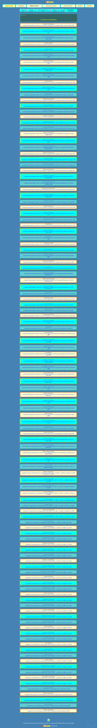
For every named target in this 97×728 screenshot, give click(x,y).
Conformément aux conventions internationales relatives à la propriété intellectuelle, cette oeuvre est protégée (48, 723)
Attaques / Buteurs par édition (43, 10)
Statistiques (21, 5)
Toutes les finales (68, 5)
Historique (89, 5)
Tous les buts (23, 10)
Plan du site (54, 725)
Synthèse (80, 5)
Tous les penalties (31, 10)
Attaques (62, 10)
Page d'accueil (9, 5)
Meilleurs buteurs (55, 10)
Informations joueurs (51, 5)
